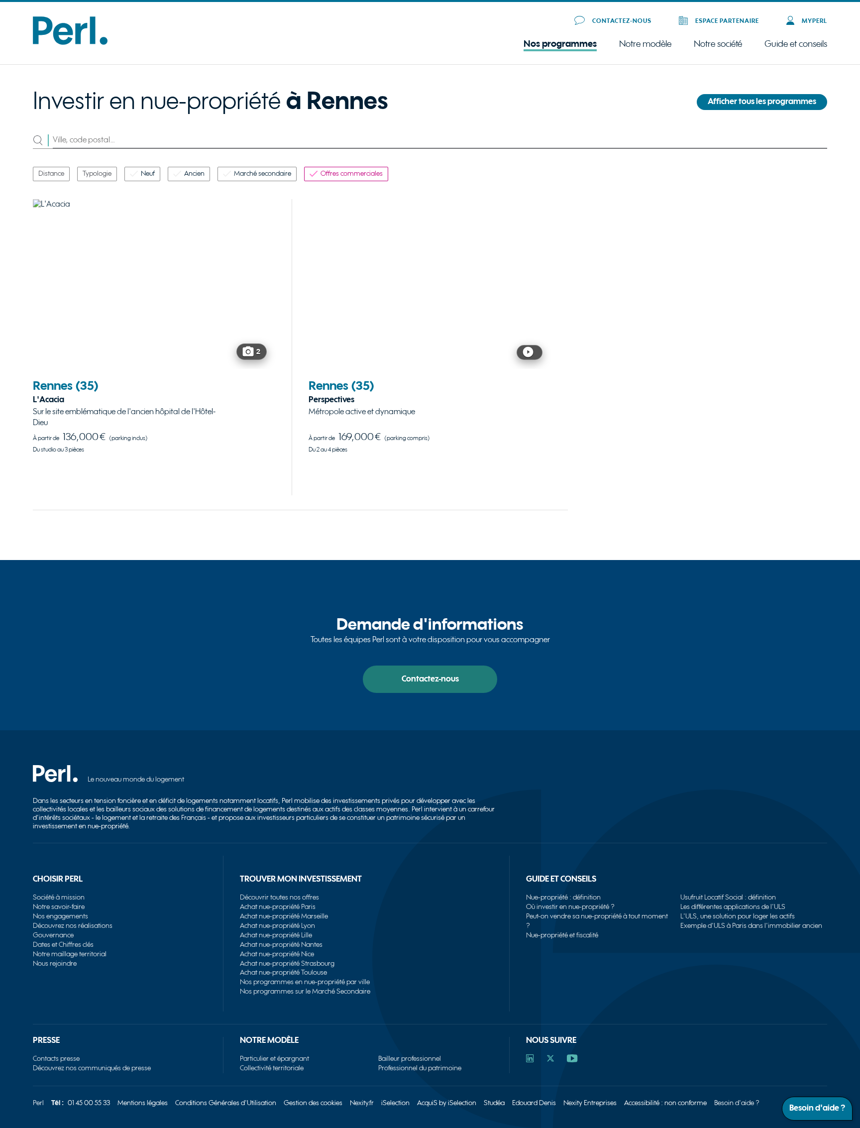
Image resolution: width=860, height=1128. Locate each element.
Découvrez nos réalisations (72, 925)
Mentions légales (142, 1103)
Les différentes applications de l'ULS (732, 906)
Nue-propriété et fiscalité (562, 935)
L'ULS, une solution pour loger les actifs (737, 916)
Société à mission (59, 897)
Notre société (718, 44)
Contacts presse (56, 1058)
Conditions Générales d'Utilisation (225, 1103)
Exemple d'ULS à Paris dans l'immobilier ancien (751, 925)
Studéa (494, 1103)
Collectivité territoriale (272, 1068)
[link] (154, 343)
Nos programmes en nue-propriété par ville (305, 982)
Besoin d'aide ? (736, 1103)
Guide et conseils (795, 44)
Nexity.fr (362, 1103)
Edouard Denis (534, 1103)
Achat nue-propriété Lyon (277, 925)
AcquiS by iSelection (446, 1103)
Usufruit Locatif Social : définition (728, 897)
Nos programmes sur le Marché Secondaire (305, 991)
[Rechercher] (43, 140)
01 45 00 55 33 (89, 1103)
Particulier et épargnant (274, 1058)
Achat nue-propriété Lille (276, 935)
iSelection (395, 1103)
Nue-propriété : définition (563, 897)
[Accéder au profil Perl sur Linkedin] (530, 1059)
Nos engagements (60, 916)
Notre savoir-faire (59, 906)
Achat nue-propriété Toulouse (283, 972)
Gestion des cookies (313, 1103)
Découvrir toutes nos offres (279, 897)
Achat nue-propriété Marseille (284, 916)
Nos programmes (560, 44)
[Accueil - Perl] (70, 42)
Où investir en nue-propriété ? (570, 906)
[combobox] (440, 140)
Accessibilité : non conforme (665, 1103)
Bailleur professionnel (409, 1058)
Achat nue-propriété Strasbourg (287, 963)
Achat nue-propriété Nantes (281, 944)
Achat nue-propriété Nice (277, 954)
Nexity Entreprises (590, 1103)
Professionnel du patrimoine (419, 1068)
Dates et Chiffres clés (63, 944)
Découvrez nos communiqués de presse (92, 1068)
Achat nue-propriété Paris (278, 906)
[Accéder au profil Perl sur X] (550, 1059)
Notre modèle (645, 44)
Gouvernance (53, 935)
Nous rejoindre (55, 963)
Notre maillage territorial (70, 954)
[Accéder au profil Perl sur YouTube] (572, 1059)
